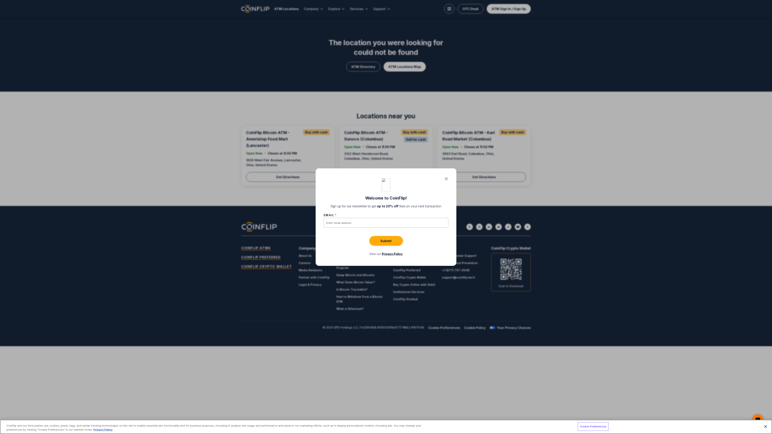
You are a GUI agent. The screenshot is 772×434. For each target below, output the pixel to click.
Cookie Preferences (593, 426)
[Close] (765, 426)
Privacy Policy (103, 429)
